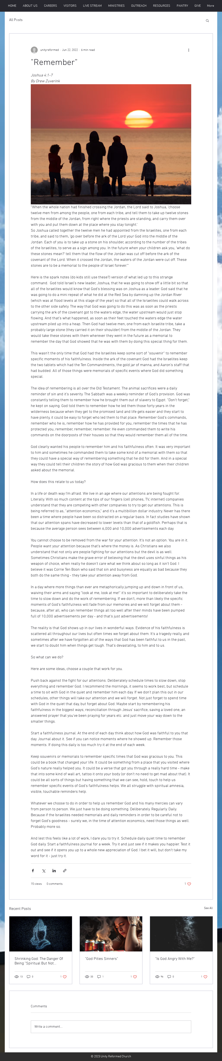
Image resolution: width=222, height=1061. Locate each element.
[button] (70, 5)
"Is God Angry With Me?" (175, 959)
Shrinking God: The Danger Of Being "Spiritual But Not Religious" (39, 961)
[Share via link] (65, 871)
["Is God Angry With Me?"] (181, 933)
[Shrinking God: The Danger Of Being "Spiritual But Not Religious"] (40, 933)
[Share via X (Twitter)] (43, 871)
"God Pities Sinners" (101, 959)
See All (208, 908)
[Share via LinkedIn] (54, 871)
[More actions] (188, 50)
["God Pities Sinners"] (111, 933)
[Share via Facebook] (33, 871)
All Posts (16, 20)
